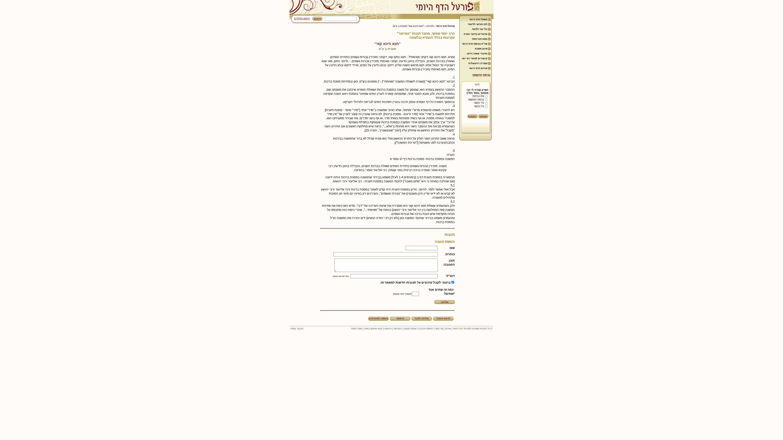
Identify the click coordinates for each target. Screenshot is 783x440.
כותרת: (450, 254)
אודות (448, 328)
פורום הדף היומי (478, 68)
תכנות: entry (297, 328)
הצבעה (483, 116)
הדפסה (400, 318)
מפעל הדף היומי (478, 19)
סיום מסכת (481, 48)
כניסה (486, 74)
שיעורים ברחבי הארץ (475, 34)
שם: (452, 248)
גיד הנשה (479, 102)
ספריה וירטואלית (477, 63)
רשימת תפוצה (410, 328)
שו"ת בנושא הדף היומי (474, 43)
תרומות (388, 328)
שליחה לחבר (422, 318)
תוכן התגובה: (449, 262)
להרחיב (430, 26)
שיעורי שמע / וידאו (477, 53)
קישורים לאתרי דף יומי (474, 58)
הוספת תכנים (426, 328)
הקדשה (397, 328)
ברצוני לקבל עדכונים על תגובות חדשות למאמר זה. (415, 282)
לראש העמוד (443, 318)
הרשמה (477, 74)
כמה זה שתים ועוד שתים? (440, 291)
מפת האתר (356, 328)
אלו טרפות (478, 96)
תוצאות (472, 116)
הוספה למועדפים (378, 318)
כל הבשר (479, 106)
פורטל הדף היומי (445, 26)
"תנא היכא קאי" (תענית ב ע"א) (408, 26)
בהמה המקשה (476, 99)
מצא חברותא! (479, 38)
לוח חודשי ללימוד (477, 24)
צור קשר (439, 328)
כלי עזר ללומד (479, 29)
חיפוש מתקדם (302, 18)
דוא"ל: (450, 276)
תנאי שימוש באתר (373, 328)
